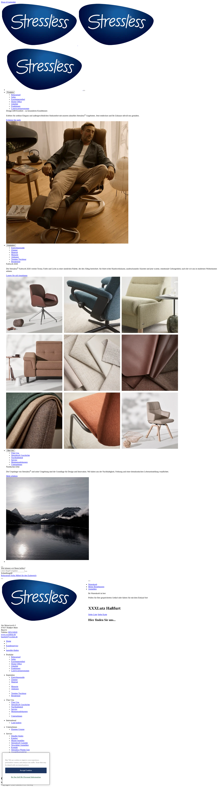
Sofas (13, 97)
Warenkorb (92, 584)
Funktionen (15, 106)
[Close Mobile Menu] (84, 90)
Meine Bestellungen (96, 587)
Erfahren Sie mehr (13, 120)
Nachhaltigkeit (17, 458)
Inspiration (11, 245)
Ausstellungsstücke (19, 752)
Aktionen (15, 257)
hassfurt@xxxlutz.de (9, 637)
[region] (26, 768)
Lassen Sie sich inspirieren (16, 275)
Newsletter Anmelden (20, 745)
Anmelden (92, 589)
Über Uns (10, 451)
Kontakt (14, 747)
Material (14, 252)
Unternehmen (16, 464)
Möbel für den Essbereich (26, 575)
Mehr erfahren (12, 476)
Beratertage (15, 262)
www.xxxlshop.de (8, 634)
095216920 (12, 632)
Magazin (14, 255)
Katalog (14, 738)
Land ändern (16, 723)
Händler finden (17, 736)
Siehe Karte (102, 614)
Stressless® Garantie (19, 743)
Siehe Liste (92, 614)
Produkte (10, 92)
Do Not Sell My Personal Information (26, 777)
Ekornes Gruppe (17, 729)
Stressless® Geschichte (20, 455)
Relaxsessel (15, 95)
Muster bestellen (17, 740)
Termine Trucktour (18, 259)
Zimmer (14, 250)
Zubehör (14, 104)
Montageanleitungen (19, 462)
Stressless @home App (20, 750)
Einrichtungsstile (18, 248)
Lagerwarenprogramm (20, 108)
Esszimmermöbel (18, 99)
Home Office (16, 102)
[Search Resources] (26, 571)
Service (14, 460)
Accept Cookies (26, 770)
